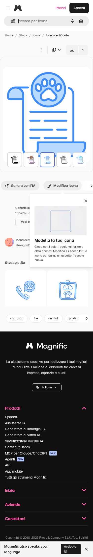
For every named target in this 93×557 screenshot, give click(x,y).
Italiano (46, 387)
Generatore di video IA (22, 435)
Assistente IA (15, 423)
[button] (47, 387)
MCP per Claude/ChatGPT (30, 453)
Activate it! (70, 549)
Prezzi (61, 8)
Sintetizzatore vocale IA (24, 441)
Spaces (11, 417)
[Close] (86, 549)
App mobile (14, 471)
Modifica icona (65, 185)
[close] (86, 201)
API (7, 465)
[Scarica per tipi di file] (56, 50)
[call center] (25, 290)
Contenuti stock (17, 447)
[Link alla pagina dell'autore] (9, 243)
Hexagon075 (24, 245)
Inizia (10, 490)
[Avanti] (86, 319)
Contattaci (15, 518)
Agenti (14, 459)
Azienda (12, 504)
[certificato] (14, 159)
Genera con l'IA (23, 185)
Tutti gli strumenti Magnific (26, 477)
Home (9, 35)
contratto (16, 318)
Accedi (79, 8)
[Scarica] (72, 50)
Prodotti (12, 408)
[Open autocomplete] (11, 21)
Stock (23, 35)
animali (53, 318)
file (36, 318)
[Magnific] (46, 347)
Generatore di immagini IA (25, 429)
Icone (36, 35)
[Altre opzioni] (41, 50)
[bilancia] (67, 290)
